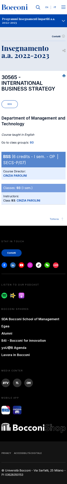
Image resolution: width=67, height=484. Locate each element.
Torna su (54, 219)
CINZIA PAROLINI (15, 175)
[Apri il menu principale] (63, 7)
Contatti (56, 36)
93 (32, 142)
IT (55, 7)
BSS (10, 104)
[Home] (14, 7)
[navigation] (33, 20)
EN (46, 7)
